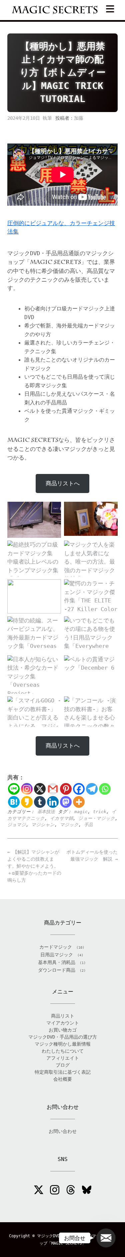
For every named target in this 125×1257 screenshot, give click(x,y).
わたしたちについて (63, 1051)
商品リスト (62, 1016)
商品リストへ (63, 483)
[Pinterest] (66, 789)
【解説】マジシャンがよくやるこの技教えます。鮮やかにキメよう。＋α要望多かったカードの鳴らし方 (34, 866)
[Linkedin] (53, 802)
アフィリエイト (62, 1058)
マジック (69, 824)
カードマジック (55, 947)
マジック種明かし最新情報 (63, 1044)
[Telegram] (92, 789)
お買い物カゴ (63, 1030)
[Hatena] (14, 802)
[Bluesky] (86, 1190)
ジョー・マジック (96, 818)
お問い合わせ (63, 1131)
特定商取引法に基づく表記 (63, 1072)
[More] (79, 802)
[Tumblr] (40, 802)
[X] (40, 789)
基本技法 (46, 811)
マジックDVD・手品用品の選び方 (62, 1037)
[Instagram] (27, 789)
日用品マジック (56, 954)
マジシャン (43, 824)
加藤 (78, 118)
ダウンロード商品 (56, 970)
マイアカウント (62, 1023)
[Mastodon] (66, 802)
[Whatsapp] (105, 789)
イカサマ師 (61, 818)
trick (99, 811)
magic (81, 811)
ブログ (63, 1065)
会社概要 (62, 1079)
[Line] (14, 789)
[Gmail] (53, 789)
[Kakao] (27, 802)
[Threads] (70, 1190)
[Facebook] (79, 789)
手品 (88, 824)
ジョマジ (16, 824)
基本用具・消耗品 (56, 962)
